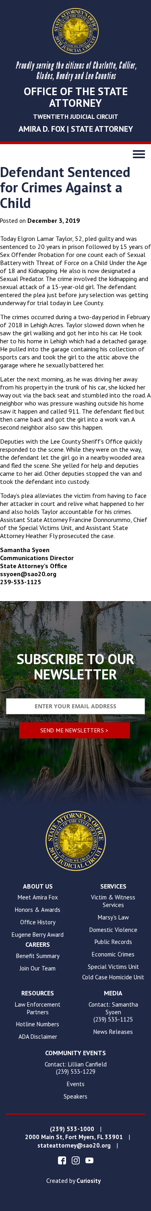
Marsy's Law (113, 917)
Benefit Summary (38, 956)
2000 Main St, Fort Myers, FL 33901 (74, 1137)
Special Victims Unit (113, 966)
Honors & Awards (37, 909)
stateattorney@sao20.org (74, 1145)
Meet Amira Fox (38, 897)
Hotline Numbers (37, 1024)
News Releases (113, 1032)
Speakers (75, 1096)
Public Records (113, 942)
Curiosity (89, 1180)
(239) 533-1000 (72, 1129)
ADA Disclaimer (38, 1036)
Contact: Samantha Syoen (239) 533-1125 (113, 1012)
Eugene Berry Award (38, 934)
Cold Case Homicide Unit (113, 977)
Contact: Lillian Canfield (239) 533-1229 (76, 1068)
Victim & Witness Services (113, 901)
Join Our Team (38, 968)
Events (76, 1084)
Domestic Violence (113, 930)
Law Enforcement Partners (37, 1008)
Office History (38, 922)
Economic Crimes (113, 954)
